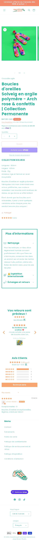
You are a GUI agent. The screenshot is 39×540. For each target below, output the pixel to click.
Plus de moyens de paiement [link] (19, 155)
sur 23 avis (18, 320)
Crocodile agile (14, 537)
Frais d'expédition (7, 122)
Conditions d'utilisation (14, 459)
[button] (4, 10)
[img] (19, 316)
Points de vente (10, 437)
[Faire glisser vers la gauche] (14, 73)
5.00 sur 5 (25, 362)
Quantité (5, 132)
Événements (9, 432)
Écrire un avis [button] (19, 385)
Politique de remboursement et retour (17, 447)
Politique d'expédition (13, 454)
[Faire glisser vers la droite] (24, 73)
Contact (7, 427)
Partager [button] (7, 213)
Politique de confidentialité (15, 442)
